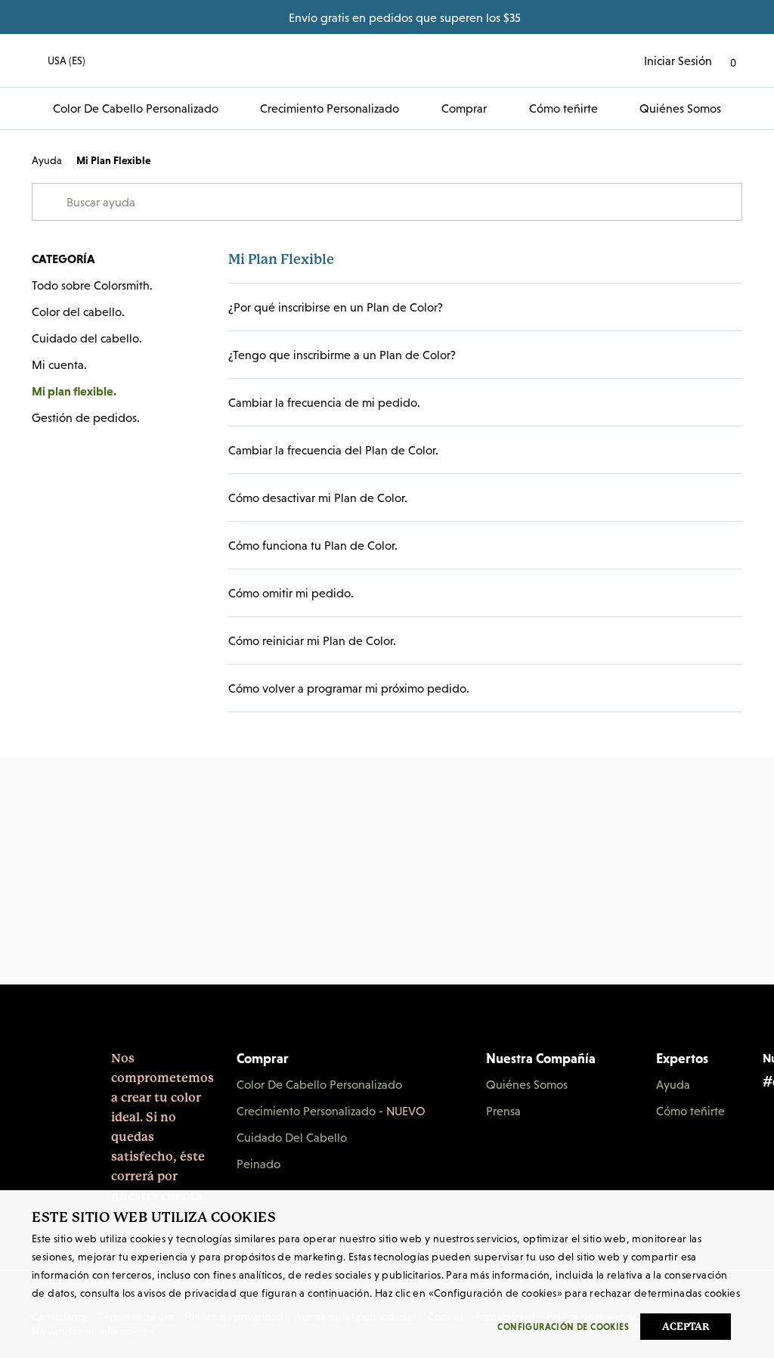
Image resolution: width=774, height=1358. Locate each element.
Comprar (464, 108)
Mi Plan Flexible (113, 160)
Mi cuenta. (59, 364)
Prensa (503, 1111)
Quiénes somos (680, 108)
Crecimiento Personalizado (329, 108)
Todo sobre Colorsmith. (92, 285)
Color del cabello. (78, 311)
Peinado (258, 1163)
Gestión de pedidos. (86, 417)
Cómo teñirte (563, 108)
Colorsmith (387, 60)
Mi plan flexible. (74, 391)
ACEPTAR (686, 1326)
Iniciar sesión (678, 60)
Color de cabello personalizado (135, 108)
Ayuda (47, 160)
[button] (58, 60)
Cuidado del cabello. (87, 338)
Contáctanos (387, 997)
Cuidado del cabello (292, 1137)
